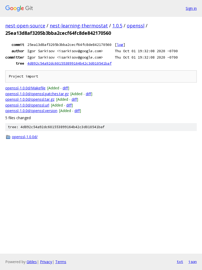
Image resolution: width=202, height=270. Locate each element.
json (192, 261)
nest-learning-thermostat (79, 25)
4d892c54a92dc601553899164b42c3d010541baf (69, 63)
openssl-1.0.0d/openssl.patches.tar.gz (37, 93)
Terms (60, 261)
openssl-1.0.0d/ (25, 136)
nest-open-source (25, 25)
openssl (135, 25)
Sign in (191, 8)
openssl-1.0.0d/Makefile (25, 87)
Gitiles (32, 261)
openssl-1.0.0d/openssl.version (31, 110)
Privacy (46, 261)
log (120, 44)
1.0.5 (117, 25)
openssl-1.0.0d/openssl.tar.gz (29, 99)
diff (65, 87)
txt (180, 261)
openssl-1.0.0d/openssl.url (27, 105)
